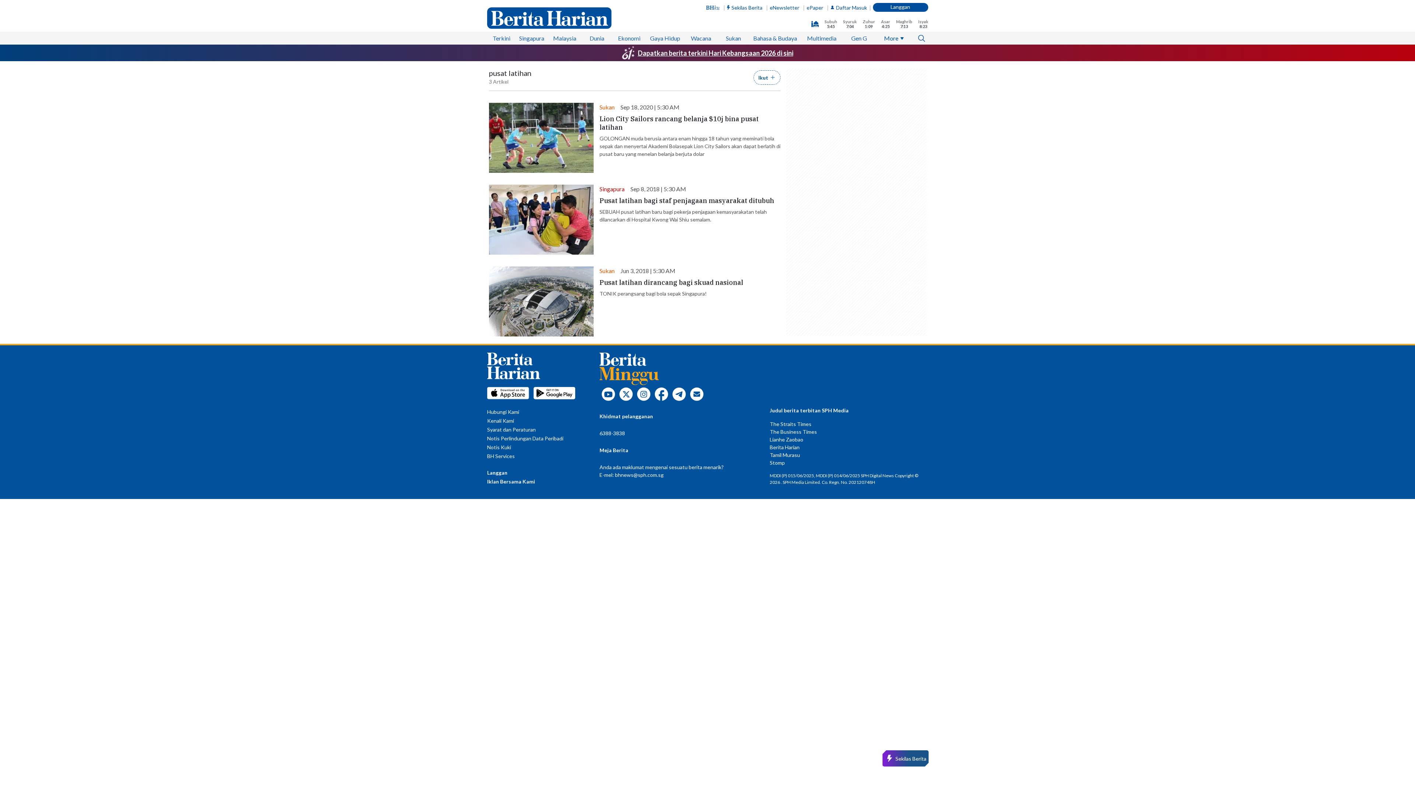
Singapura (531, 38)
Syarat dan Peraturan (511, 429)
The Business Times (793, 432)
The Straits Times (790, 424)
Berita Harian (785, 447)
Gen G (859, 38)
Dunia (597, 38)
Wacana (701, 38)
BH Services (501, 456)
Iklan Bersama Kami (511, 481)
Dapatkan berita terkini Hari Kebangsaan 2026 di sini (715, 53)
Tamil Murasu (785, 455)
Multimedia (821, 38)
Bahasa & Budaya (775, 38)
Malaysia (564, 38)
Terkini (501, 38)
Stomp (777, 463)
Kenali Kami (500, 421)
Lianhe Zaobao (786, 439)
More (891, 38)
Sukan (733, 38)
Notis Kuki (499, 447)
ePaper (815, 7)
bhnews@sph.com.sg (639, 475)
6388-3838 (612, 433)
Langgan (900, 7)
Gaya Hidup (665, 38)
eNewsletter (784, 7)
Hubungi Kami (503, 412)
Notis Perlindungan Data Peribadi (525, 438)
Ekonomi (629, 38)
